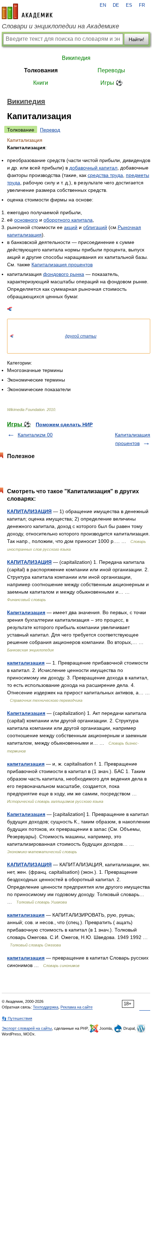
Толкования (41, 70)
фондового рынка (63, 274)
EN (103, 5)
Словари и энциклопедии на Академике (60, 26)
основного (26, 220)
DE (116, 5)
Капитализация (26, 612)
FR (142, 5)
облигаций (95, 227)
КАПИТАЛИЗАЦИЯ (29, 511)
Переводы (111, 70)
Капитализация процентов (62, 264)
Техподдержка (45, 1007)
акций (70, 227)
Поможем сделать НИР (64, 424)
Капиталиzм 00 (35, 435)
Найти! (136, 39)
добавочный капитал (93, 168)
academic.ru (27, 11)
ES (129, 5)
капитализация (26, 663)
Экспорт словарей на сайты (27, 1028)
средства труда (105, 175)
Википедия (76, 58)
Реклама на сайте (76, 1007)
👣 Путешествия (17, 1018)
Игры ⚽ (111, 83)
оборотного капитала (68, 220)
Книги (40, 83)
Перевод (50, 130)
